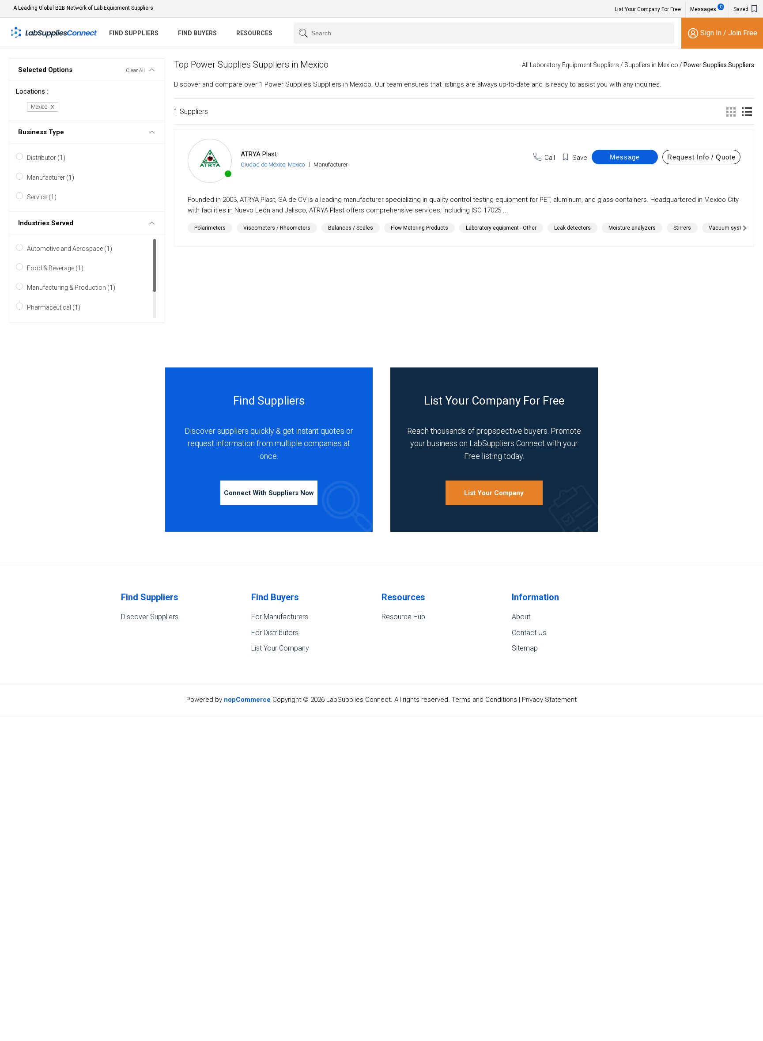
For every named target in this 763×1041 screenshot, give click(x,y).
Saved (741, 9)
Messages (706, 8)
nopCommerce (247, 700)
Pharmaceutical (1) (53, 307)
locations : (32, 91)
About (521, 617)
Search (301, 33)
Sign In (711, 33)
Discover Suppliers (149, 617)
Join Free (742, 33)
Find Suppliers (134, 33)
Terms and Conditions (484, 700)
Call (549, 158)
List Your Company (494, 493)
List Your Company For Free (648, 9)
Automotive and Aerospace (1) (69, 248)
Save (579, 158)
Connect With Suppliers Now (269, 493)
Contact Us (529, 632)
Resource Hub (403, 617)
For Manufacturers (279, 617)
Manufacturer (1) (50, 177)
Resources (254, 33)
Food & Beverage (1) (55, 268)
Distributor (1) (46, 157)
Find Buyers (197, 33)
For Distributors (274, 632)
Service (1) (42, 197)
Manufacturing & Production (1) (71, 287)
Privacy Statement (549, 700)
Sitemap (525, 648)
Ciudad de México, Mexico (273, 164)
